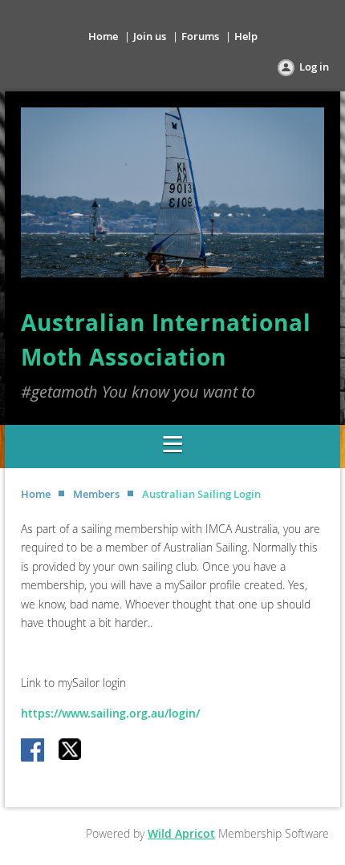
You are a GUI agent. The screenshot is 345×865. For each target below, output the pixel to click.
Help (246, 36)
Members (96, 494)
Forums (200, 36)
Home (103, 36)
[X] (70, 751)
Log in (314, 66)
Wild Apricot (181, 833)
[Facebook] (34, 751)
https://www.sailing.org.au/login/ (110, 713)
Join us (149, 36)
